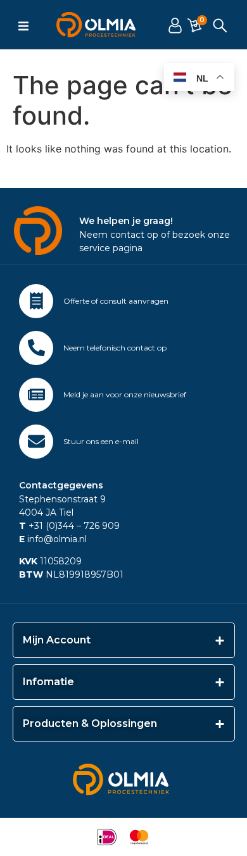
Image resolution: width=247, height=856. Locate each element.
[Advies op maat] (36, 301)
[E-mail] (36, 442)
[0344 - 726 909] (36, 348)
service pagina (110, 248)
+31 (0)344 (46, 525)
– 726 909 (97, 525)
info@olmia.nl (53, 539)
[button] (23, 26)
